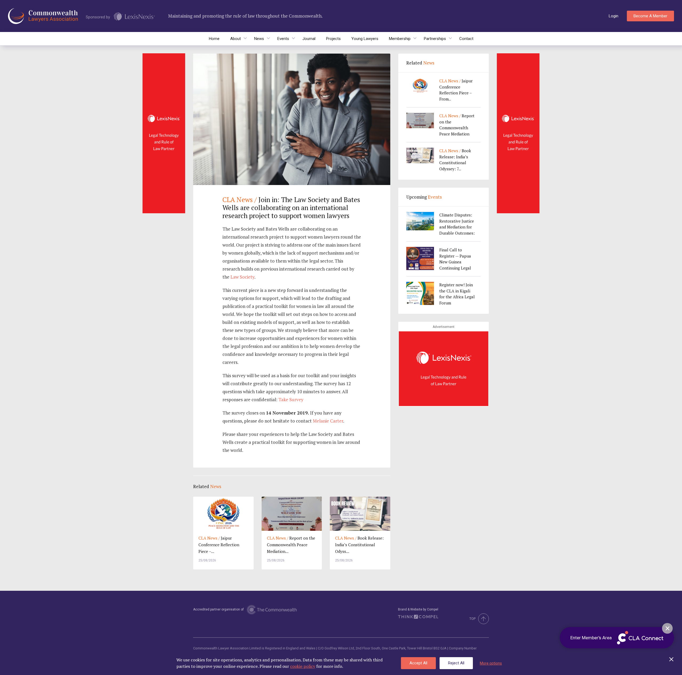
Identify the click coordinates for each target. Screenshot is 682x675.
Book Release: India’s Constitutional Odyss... (359, 544)
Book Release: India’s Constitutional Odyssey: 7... (455, 159)
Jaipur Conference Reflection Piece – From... (456, 90)
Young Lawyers (364, 38)
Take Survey (290, 399)
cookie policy (302, 666)
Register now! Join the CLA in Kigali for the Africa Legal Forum (457, 294)
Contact (466, 38)
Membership (400, 38)
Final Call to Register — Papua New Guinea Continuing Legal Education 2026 (455, 259)
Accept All (418, 663)
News (259, 38)
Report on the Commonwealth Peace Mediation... (291, 544)
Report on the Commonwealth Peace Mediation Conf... (456, 125)
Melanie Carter (328, 421)
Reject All (456, 663)
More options (491, 663)
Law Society (242, 277)
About (235, 38)
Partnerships (435, 38)
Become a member (650, 16)
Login (613, 16)
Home (214, 38)
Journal (308, 38)
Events (283, 38)
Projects (333, 38)
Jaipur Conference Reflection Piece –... (218, 544)
